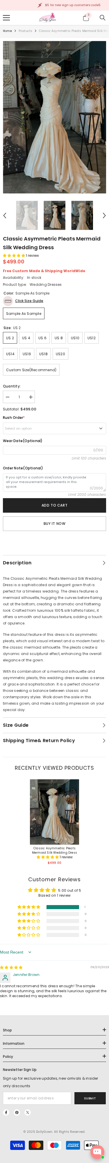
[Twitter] (27, 1112)
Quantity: (12, 386)
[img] (11, 967)
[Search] (102, 17)
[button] (4, 215)
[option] (54, 117)
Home (7, 31)
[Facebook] (6, 1112)
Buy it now (55, 523)
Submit (90, 1098)
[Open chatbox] (97, 1152)
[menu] (6, 17)
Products (26, 31)
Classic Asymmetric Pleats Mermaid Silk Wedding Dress (54, 850)
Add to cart (55, 505)
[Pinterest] (17, 1112)
